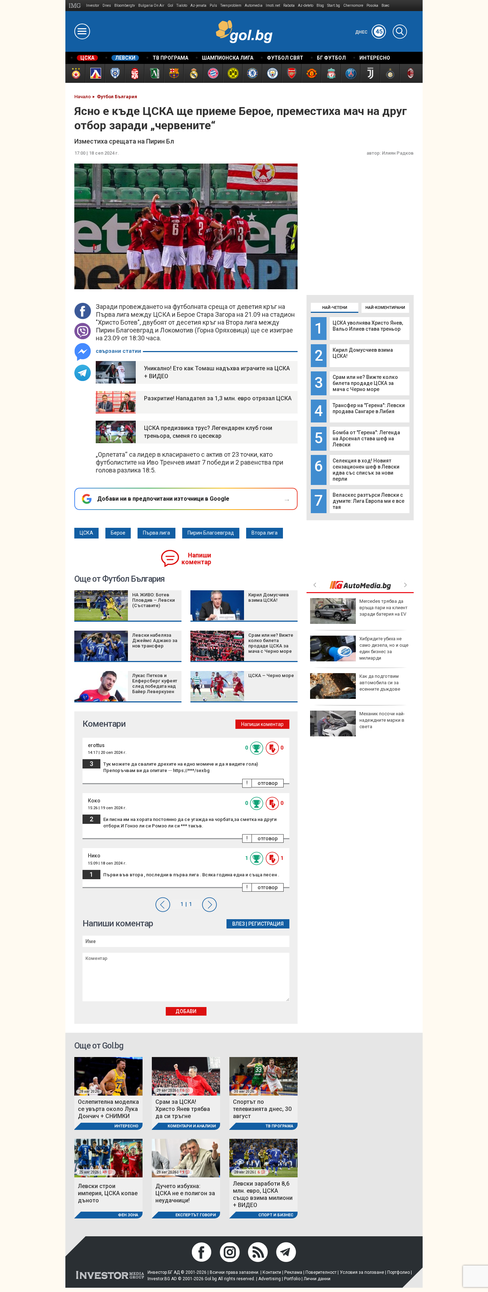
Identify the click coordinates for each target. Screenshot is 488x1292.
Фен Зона (128, 1215)
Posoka (372, 5)
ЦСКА (86, 533)
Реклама (293, 1272)
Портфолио (398, 1272)
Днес (369, 32)
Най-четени (334, 307)
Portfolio (292, 1278)
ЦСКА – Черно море (271, 675)
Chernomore (353, 5)
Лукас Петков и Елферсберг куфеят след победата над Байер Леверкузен (154, 683)
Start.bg (333, 5)
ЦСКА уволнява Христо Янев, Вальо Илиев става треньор (368, 326)
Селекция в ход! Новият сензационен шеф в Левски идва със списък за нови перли (366, 470)
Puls (213, 5)
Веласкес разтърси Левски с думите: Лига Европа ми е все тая (368, 501)
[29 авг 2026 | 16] (186, 1076)
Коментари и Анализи (192, 1126)
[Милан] (409, 73)
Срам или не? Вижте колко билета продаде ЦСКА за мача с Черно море (365, 383)
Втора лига (265, 533)
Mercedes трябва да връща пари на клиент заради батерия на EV (383, 608)
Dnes (107, 5)
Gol (170, 5)
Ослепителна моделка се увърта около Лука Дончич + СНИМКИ (108, 1109)
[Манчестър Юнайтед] (311, 73)
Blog (320, 5)
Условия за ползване (362, 1272)
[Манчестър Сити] (272, 73)
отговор (268, 783)
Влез (238, 924)
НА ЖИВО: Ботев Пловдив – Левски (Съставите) (153, 600)
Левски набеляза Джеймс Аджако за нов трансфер (154, 640)
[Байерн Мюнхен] (213, 73)
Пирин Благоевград (211, 533)
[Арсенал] (291, 73)
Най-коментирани (385, 307)
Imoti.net (273, 5)
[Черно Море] (114, 73)
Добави (185, 1011)
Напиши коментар (196, 559)
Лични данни (317, 1278)
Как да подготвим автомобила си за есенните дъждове (379, 682)
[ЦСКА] (75, 73)
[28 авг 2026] (108, 1076)
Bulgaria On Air (151, 5)
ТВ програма (279, 1126)
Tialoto (181, 5)
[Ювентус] (370, 73)
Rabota (289, 5)
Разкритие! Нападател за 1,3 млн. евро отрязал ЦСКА (218, 398)
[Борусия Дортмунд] (232, 73)
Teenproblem (230, 5)
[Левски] (95, 73)
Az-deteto (305, 5)
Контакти (272, 1272)
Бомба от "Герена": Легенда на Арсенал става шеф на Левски (366, 438)
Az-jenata (198, 5)
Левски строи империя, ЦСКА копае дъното (108, 1193)
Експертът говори (195, 1215)
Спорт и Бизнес (275, 1215)
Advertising (269, 1278)
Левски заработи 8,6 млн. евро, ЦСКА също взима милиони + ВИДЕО (263, 1194)
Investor (92, 5)
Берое (118, 533)
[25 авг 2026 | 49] (108, 1157)
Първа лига (156, 533)
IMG (76, 5)
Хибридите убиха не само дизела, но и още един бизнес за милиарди (383, 648)
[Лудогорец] (154, 73)
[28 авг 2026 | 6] (263, 1157)
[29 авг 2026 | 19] (186, 1157)
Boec (385, 5)
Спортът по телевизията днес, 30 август (262, 1109)
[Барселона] (173, 73)
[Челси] (252, 73)
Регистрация (266, 924)
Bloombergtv (124, 5)
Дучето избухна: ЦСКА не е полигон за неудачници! (185, 1193)
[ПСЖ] (350, 73)
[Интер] (389, 73)
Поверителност (321, 1272)
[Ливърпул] (330, 73)
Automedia (254, 5)
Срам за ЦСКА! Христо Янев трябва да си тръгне (182, 1109)
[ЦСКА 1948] (134, 73)
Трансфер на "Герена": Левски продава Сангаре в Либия (369, 408)
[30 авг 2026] (263, 1076)
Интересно (126, 1126)
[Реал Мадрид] (193, 73)
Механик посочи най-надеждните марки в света (382, 720)
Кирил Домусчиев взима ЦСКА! (268, 597)
